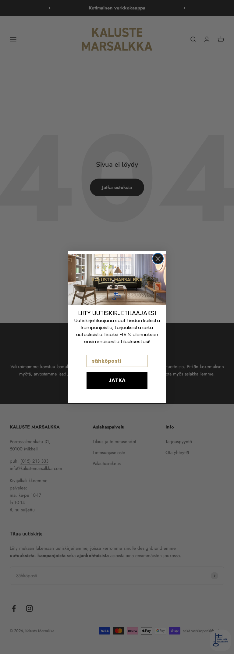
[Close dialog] (158, 258)
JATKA (117, 380)
